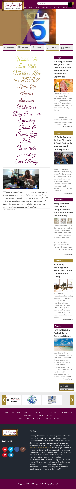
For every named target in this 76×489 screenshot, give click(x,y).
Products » (59, 199)
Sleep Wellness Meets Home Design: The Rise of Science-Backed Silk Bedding (63, 209)
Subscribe (28, 413)
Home (6, 413)
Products (20, 419)
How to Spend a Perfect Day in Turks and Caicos (62, 333)
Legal (72, 8)
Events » (58, 133)
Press (37, 8)
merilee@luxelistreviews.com (40, 448)
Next (72, 400)
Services (30, 419)
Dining (48, 419)
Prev (4, 400)
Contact (65, 8)
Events (57, 419)
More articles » (68, 127)
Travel (40, 419)
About (30, 8)
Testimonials (55, 8)
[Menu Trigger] (70, 4)
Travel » (58, 326)
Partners (44, 8)
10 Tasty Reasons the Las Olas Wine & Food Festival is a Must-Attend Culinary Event (63, 143)
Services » (59, 260)
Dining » (58, 57)
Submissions (39, 415)
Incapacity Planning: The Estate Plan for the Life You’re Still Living (63, 270)
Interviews (16, 413)
